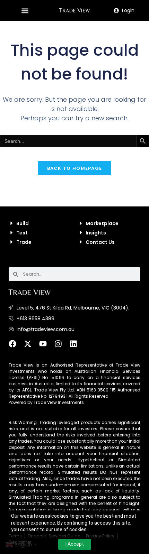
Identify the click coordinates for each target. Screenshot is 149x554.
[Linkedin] (77, 347)
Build (22, 223)
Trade (24, 242)
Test (22, 232)
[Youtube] (46, 347)
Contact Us (100, 242)
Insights (96, 232)
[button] (24, 10)
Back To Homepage (74, 168)
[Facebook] (16, 347)
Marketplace (102, 223)
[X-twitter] (31, 347)
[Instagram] (62, 347)
